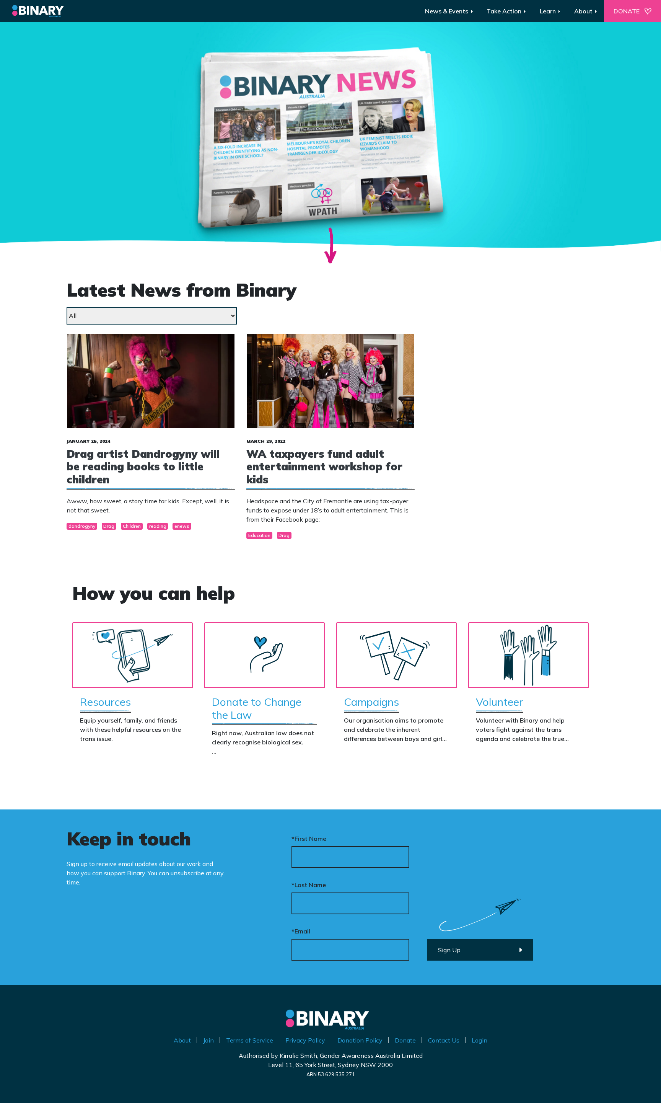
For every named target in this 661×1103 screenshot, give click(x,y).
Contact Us (443, 1040)
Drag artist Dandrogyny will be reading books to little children (143, 466)
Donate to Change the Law (256, 708)
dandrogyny (81, 526)
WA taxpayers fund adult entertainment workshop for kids (324, 466)
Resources (105, 701)
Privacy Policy (305, 1040)
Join (208, 1040)
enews (181, 526)
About (182, 1040)
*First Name (308, 838)
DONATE (627, 11)
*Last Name (308, 885)
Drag (108, 526)
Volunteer (499, 701)
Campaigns (371, 701)
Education (259, 535)
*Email (300, 931)
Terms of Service (249, 1040)
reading (157, 526)
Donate (405, 1040)
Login (479, 1040)
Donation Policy (360, 1040)
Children (132, 526)
